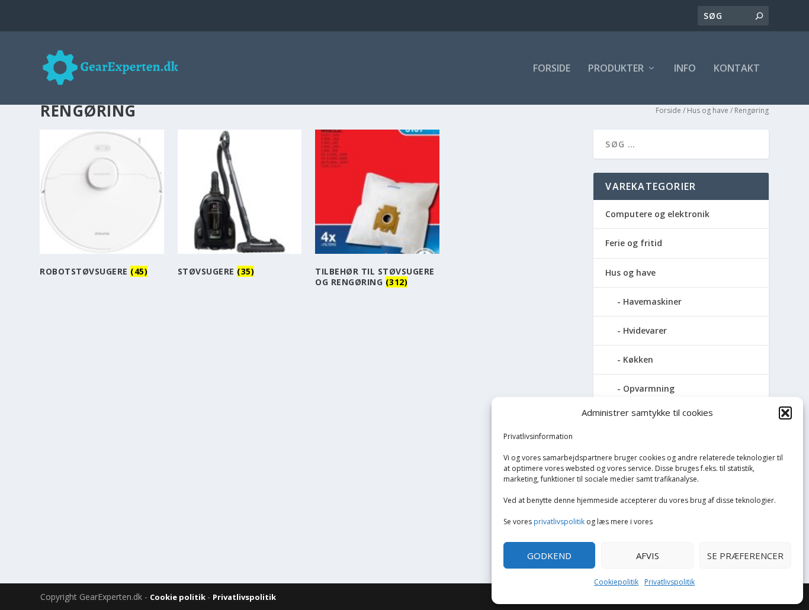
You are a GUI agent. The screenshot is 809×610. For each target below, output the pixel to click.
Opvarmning (649, 388)
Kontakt (737, 69)
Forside (551, 69)
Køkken (638, 359)
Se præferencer (745, 555)
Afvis (647, 555)
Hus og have (707, 110)
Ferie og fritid (633, 242)
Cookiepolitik (616, 582)
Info (685, 69)
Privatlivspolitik (669, 582)
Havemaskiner (652, 301)
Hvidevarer (645, 330)
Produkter (616, 69)
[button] (785, 413)
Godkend (549, 555)
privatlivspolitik (559, 522)
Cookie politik (178, 597)
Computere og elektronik (657, 214)
